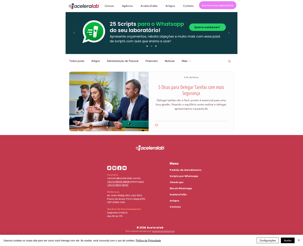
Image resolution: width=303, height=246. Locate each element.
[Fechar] (299, 240)
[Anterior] (74, 33)
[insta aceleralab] (114, 168)
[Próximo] (228, 33)
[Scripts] (151, 46)
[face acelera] (119, 168)
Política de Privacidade (148, 240)
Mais (184, 61)
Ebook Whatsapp (181, 188)
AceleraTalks (178, 194)
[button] (229, 61)
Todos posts (76, 61)
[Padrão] (147, 46)
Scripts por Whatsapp (184, 176)
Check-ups (176, 182)
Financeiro (151, 61)
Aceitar (288, 240)
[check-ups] (155, 46)
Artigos (95, 61)
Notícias (170, 61)
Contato (175, 206)
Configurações (268, 240)
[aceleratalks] (124, 168)
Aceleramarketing (163, 231)
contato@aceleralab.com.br (124, 178)
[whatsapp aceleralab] (109, 168)
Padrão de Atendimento (185, 170)
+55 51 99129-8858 (118, 181)
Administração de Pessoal (122, 61)
